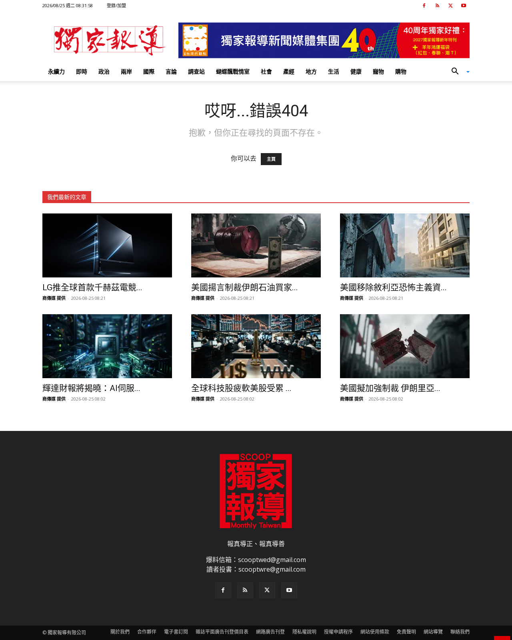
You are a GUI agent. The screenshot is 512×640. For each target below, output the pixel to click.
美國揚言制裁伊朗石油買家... (244, 287)
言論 (171, 71)
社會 (266, 71)
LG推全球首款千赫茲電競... (92, 287)
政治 (104, 71)
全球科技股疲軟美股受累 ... (241, 388)
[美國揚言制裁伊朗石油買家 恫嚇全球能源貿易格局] (256, 245)
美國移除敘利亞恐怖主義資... (393, 287)
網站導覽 (433, 631)
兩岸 (126, 71)
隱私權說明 (304, 631)
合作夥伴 (146, 631)
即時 (81, 71)
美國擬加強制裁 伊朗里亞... (390, 388)
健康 (356, 71)
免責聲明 (406, 631)
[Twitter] (450, 5)
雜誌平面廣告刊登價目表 (222, 631)
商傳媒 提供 (54, 298)
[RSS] (437, 5)
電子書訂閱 (176, 631)
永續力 (56, 71)
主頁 (271, 159)
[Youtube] (464, 5)
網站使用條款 (374, 631)
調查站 (196, 71)
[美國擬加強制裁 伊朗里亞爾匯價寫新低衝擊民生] (405, 346)
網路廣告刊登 (270, 631)
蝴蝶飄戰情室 (233, 71)
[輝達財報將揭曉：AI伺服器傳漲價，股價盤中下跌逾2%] (107, 346)
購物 (400, 71)
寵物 (378, 71)
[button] (458, 72)
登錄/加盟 (116, 5)
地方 (311, 71)
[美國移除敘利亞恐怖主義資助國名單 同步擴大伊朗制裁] (405, 245)
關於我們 (120, 631)
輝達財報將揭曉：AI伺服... (91, 388)
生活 (333, 71)
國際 (148, 71)
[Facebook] (424, 5)
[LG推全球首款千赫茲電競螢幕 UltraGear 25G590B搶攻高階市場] (107, 245)
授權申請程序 (338, 631)
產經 (288, 71)
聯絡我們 (460, 631)
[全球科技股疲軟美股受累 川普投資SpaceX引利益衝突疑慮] (256, 346)
